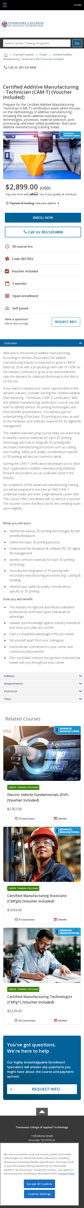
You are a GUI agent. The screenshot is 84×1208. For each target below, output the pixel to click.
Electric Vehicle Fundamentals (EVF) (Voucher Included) (37, 797)
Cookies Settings (39, 1194)
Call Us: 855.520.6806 (20, 67)
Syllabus (9, 676)
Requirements (13, 683)
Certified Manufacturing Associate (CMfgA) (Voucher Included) (36, 898)
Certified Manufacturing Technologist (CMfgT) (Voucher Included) (39, 999)
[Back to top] (42, 1127)
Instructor (10, 691)
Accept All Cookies (39, 1184)
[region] (39, 1174)
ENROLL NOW (43, 218)
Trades (43, 54)
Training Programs (23, 54)
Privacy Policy (67, 1173)
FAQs (7, 699)
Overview (10, 343)
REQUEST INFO (66, 322)
